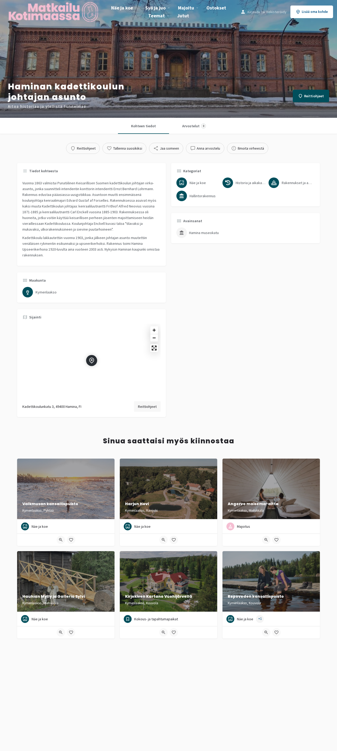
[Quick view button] (61, 540)
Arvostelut (193, 126)
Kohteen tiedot (143, 126)
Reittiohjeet (147, 406)
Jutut (183, 16)
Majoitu (186, 8)
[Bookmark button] (71, 540)
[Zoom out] (154, 338)
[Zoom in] (154, 330)
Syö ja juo (155, 8)
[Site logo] (54, 11)
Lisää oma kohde (315, 11)
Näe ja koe (122, 8)
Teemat (156, 16)
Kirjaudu (253, 11)
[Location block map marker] (91, 360)
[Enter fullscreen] (154, 348)
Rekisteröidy (276, 11)
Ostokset (216, 8)
